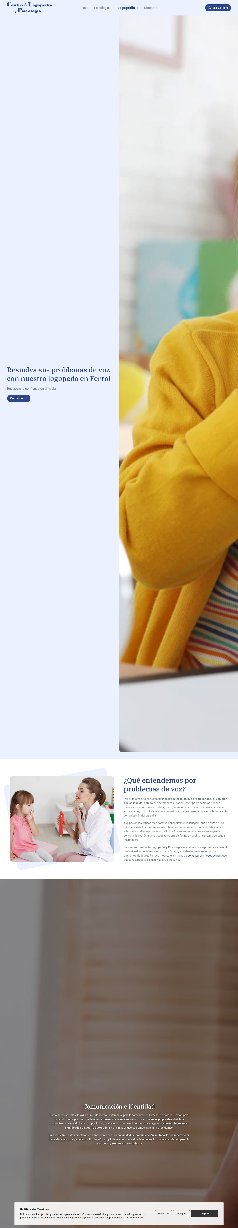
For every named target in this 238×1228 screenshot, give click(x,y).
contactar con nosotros (202, 855)
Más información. (133, 1217)
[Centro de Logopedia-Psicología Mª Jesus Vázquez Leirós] (29, 7)
